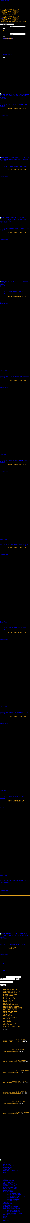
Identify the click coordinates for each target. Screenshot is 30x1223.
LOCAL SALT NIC (8, 1000)
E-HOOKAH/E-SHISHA (10, 994)
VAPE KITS (6, 1020)
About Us (6, 1163)
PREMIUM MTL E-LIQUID (11, 1006)
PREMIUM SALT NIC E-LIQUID (12, 1008)
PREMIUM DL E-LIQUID (10, 1005)
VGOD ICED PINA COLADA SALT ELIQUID (13, 944)
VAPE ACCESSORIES (10, 1017)
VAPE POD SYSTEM (9, 1023)
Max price (24, 977)
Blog (4, 1172)
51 (4, 971)
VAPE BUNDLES (8, 1018)
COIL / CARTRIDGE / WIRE (11, 991)
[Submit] (4, 36)
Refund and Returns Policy (11, 1170)
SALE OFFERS (8, 1012)
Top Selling (6, 1014)
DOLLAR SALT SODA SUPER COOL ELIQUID (14, 166)
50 (4, 969)
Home (2, 17)
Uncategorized (7, 1015)
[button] (1, 18)
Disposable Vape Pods (10, 992)
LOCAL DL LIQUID (8, 997)
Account (5, 1216)
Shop (4, 1179)
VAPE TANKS (7, 1025)
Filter (17, 978)
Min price (2, 977)
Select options (4, 116)
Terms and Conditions (9, 1166)
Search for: (6, 26)
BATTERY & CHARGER (10, 989)
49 (4, 968)
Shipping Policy (8, 1169)
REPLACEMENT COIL (10, 1011)
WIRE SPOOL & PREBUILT (11, 1026)
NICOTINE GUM (8, 1002)
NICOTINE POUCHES (10, 1003)
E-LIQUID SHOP (8, 995)
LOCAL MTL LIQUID (9, 999)
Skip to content (4, 0)
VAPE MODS (7, 1022)
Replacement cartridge (10, 1009)
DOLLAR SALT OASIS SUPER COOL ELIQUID (14, 545)
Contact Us (6, 1164)
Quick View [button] (3, 98)
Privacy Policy (7, 1167)
